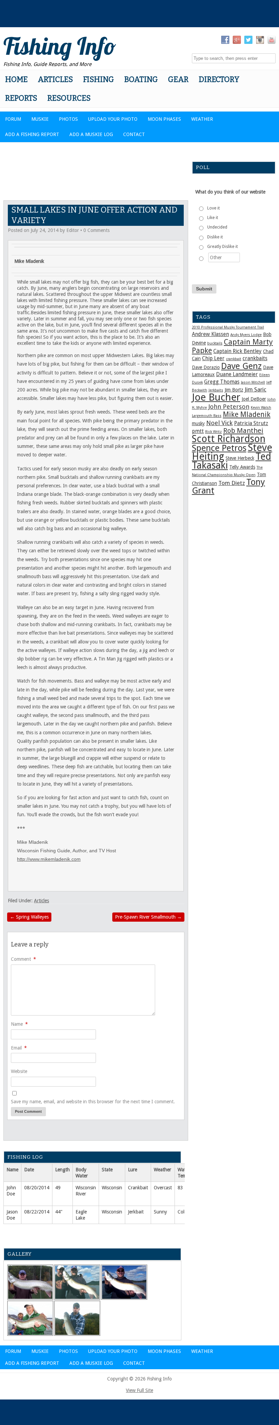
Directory (219, 79)
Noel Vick (219, 422)
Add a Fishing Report (32, 134)
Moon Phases (164, 119)
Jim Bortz (234, 389)
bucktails (215, 343)
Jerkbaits (216, 390)
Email (19, 1048)
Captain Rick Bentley (237, 351)
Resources (69, 98)
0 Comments (96, 230)
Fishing (98, 79)
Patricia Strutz (251, 423)
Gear (178, 79)
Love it (213, 208)
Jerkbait (136, 1211)
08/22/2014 (36, 1211)
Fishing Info (59, 46)
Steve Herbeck (240, 458)
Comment (23, 959)
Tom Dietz (231, 483)
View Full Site (139, 1390)
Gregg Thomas (222, 382)
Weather (202, 119)
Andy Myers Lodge (246, 335)
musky (198, 423)
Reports (21, 98)
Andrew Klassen (210, 334)
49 (58, 1187)
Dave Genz (241, 366)
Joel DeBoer (254, 399)
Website (19, 1071)
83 (180, 1187)
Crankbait (138, 1187)
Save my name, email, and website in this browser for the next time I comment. (93, 1101)
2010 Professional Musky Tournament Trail (228, 327)
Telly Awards (242, 467)
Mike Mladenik (246, 414)
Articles (55, 79)
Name (19, 1024)
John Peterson (228, 406)
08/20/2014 (36, 1187)
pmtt (198, 431)
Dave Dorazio (206, 367)
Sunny (160, 1211)
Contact (134, 134)
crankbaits (255, 358)
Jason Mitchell (253, 382)
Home (16, 79)
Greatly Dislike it (222, 246)
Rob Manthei (243, 430)
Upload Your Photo (112, 119)
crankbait (233, 359)
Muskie (40, 119)
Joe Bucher (216, 397)
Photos (68, 119)
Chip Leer (213, 358)
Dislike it (215, 237)
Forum (13, 119)
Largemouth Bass (206, 416)
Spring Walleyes (29, 917)
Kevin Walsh (261, 407)
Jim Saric (255, 389)
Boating (141, 79)
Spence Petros (219, 448)
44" (59, 1211)
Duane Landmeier (237, 374)
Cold (182, 1211)
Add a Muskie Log (91, 134)
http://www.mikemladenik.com (49, 859)
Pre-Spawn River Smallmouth (148, 917)
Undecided (217, 227)
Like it (212, 217)
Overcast (163, 1187)
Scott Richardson (228, 439)
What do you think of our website (230, 192)
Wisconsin (112, 1187)
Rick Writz (213, 432)
